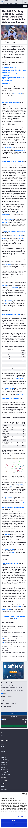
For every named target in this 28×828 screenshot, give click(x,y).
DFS (1, 748)
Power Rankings (4, 765)
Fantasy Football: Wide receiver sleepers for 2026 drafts (12, 629)
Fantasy (2, 746)
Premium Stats (4, 764)
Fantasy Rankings (4, 771)
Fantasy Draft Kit (4, 769)
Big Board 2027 (4, 772)
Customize (13, 825)
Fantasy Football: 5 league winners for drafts (13, 636)
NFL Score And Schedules (6, 760)
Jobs (2, 735)
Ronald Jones (21, 238)
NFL (2, 1)
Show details (21, 816)
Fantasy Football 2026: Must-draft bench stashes (14, 646)
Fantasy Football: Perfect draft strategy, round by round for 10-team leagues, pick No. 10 (14, 639)
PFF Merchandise (4, 789)
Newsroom (3, 737)
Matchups (3, 767)
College (2, 749)
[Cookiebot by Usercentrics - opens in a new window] (21, 794)
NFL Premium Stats (7, 80)
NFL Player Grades (7, 78)
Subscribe (3, 786)
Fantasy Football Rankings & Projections (12, 69)
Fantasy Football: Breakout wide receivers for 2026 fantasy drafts (13, 657)
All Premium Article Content (9, 67)
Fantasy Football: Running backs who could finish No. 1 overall (13, 633)
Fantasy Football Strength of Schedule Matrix (13, 77)
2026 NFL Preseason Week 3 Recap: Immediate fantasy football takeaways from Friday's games (13, 626)
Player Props (3, 757)
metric (5, 222)
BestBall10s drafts (17, 93)
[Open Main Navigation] (2, 6)
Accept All (14, 820)
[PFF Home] (5, 6)
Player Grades (4, 762)
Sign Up (14, 726)
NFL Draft (3, 751)
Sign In (25, 6)
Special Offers (4, 787)
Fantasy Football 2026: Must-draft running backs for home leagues (14, 649)
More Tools (14, 713)
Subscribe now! (6, 83)
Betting (2, 744)
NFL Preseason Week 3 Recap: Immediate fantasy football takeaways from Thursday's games (13, 653)
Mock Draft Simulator (5, 774)
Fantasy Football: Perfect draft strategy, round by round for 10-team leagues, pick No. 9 (14, 643)
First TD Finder (4, 759)
